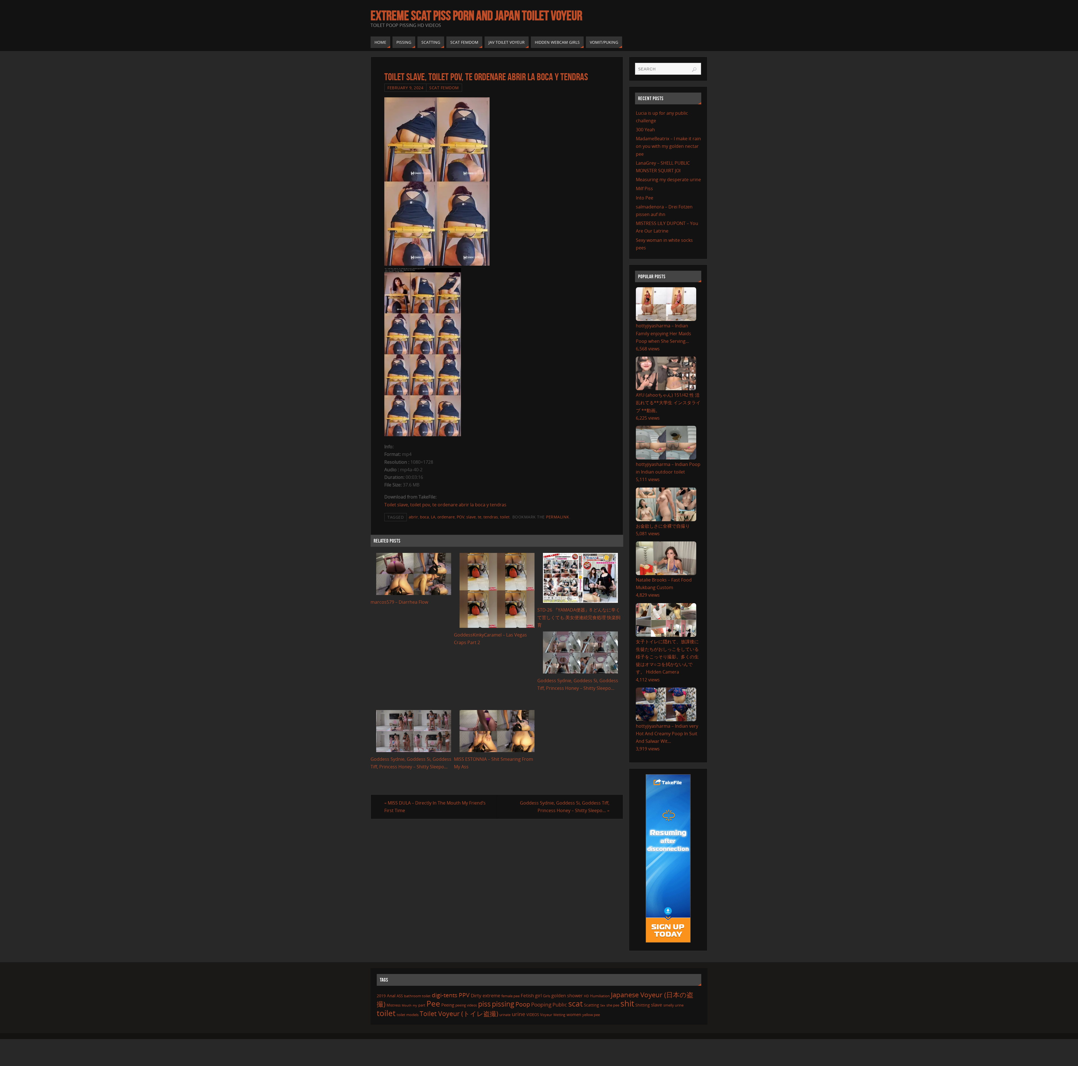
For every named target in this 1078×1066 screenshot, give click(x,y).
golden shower (567, 996)
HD (586, 996)
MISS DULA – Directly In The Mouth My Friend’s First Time (435, 807)
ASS (400, 995)
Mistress (394, 1005)
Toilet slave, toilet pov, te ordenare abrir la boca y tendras (445, 505)
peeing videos (466, 1005)
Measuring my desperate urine (668, 179)
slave (471, 517)
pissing (503, 1003)
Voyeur (546, 1014)
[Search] (694, 69)
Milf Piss (644, 188)
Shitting (642, 1005)
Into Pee (644, 198)
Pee (433, 1003)
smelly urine (673, 1005)
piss (484, 1003)
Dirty (476, 995)
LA (433, 517)
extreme (491, 996)
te (479, 517)
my (415, 1005)
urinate (505, 1014)
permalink (557, 517)
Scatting (591, 1005)
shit (627, 1003)
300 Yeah (645, 130)
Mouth (407, 1005)
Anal (391, 995)
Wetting (559, 1015)
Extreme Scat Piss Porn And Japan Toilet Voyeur (476, 15)
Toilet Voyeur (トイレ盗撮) (459, 1013)
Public (559, 1004)
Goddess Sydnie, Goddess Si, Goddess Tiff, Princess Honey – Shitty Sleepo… (564, 807)
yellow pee (591, 1014)
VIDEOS (532, 1014)
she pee (612, 1005)
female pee (510, 995)
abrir (413, 517)
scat (575, 1003)
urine (518, 1014)
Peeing (447, 1005)
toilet (505, 517)
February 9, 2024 (405, 87)
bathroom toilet (417, 995)
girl (538, 996)
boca (424, 517)
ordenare (446, 517)
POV (460, 517)
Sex (602, 1005)
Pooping (541, 1004)
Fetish (527, 995)
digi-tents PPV (451, 995)
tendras (490, 517)
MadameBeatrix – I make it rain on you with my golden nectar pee (668, 146)
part (421, 1005)
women (574, 1014)
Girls (546, 995)
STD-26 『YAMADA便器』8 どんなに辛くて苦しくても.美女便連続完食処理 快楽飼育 (578, 617)
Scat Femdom (444, 87)
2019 (381, 995)
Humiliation (600, 995)
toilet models (408, 1014)
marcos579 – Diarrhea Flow (399, 602)
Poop (522, 1004)
